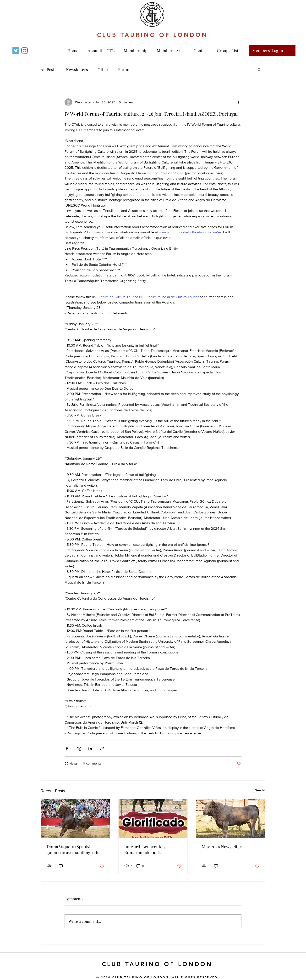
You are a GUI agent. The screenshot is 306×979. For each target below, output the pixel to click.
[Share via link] (102, 748)
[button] (135, 50)
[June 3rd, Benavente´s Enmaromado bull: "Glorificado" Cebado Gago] (153, 818)
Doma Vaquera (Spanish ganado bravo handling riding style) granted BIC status (75, 849)
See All (260, 790)
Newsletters (77, 69)
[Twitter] (15, 50)
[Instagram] (24, 50)
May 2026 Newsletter (221, 847)
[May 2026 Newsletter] (230, 818)
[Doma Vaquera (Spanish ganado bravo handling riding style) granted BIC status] (75, 818)
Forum (124, 69)
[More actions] (238, 102)
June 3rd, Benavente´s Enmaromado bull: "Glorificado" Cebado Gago (149, 849)
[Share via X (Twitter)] (78, 748)
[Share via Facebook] (67, 748)
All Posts (48, 69)
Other (103, 69)
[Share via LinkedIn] (90, 748)
